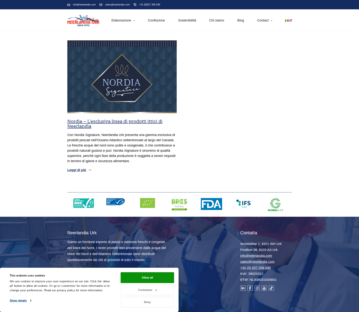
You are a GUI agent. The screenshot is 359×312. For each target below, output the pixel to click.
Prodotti (92, 20)
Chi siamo (216, 20)
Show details (18, 300)
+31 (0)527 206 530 (149, 4)
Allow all (147, 277)
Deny (147, 302)
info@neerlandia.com (84, 4)
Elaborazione (121, 20)
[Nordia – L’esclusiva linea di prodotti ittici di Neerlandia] (122, 76)
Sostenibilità (187, 20)
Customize (145, 289)
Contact (263, 20)
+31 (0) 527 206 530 (255, 268)
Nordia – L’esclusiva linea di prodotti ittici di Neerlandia (114, 123)
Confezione (156, 20)
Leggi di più (76, 170)
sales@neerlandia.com (117, 4)
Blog (240, 20)
